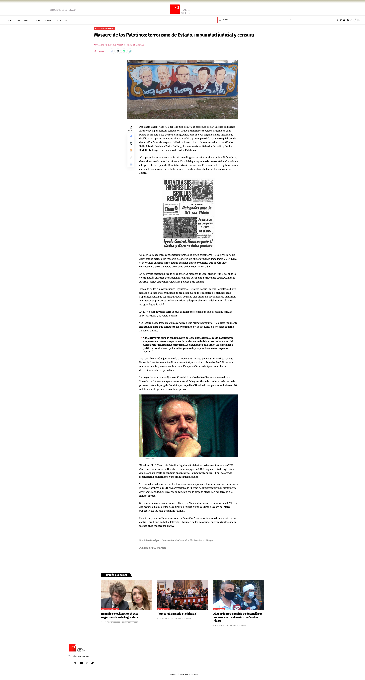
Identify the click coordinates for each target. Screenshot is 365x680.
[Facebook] (337, 20)
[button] (72, 20)
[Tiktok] (350, 20)
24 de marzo (163, 609)
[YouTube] (344, 20)
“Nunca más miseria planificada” (177, 613)
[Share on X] (118, 51)
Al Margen (160, 547)
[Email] (130, 150)
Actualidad (219, 609)
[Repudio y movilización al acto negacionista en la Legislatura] (126, 595)
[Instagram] (347, 20)
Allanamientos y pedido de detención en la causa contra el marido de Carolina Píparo (237, 617)
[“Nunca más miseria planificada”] (182, 595)
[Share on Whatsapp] (124, 51)
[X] (340, 20)
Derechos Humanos (104, 29)
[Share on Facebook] (112, 51)
